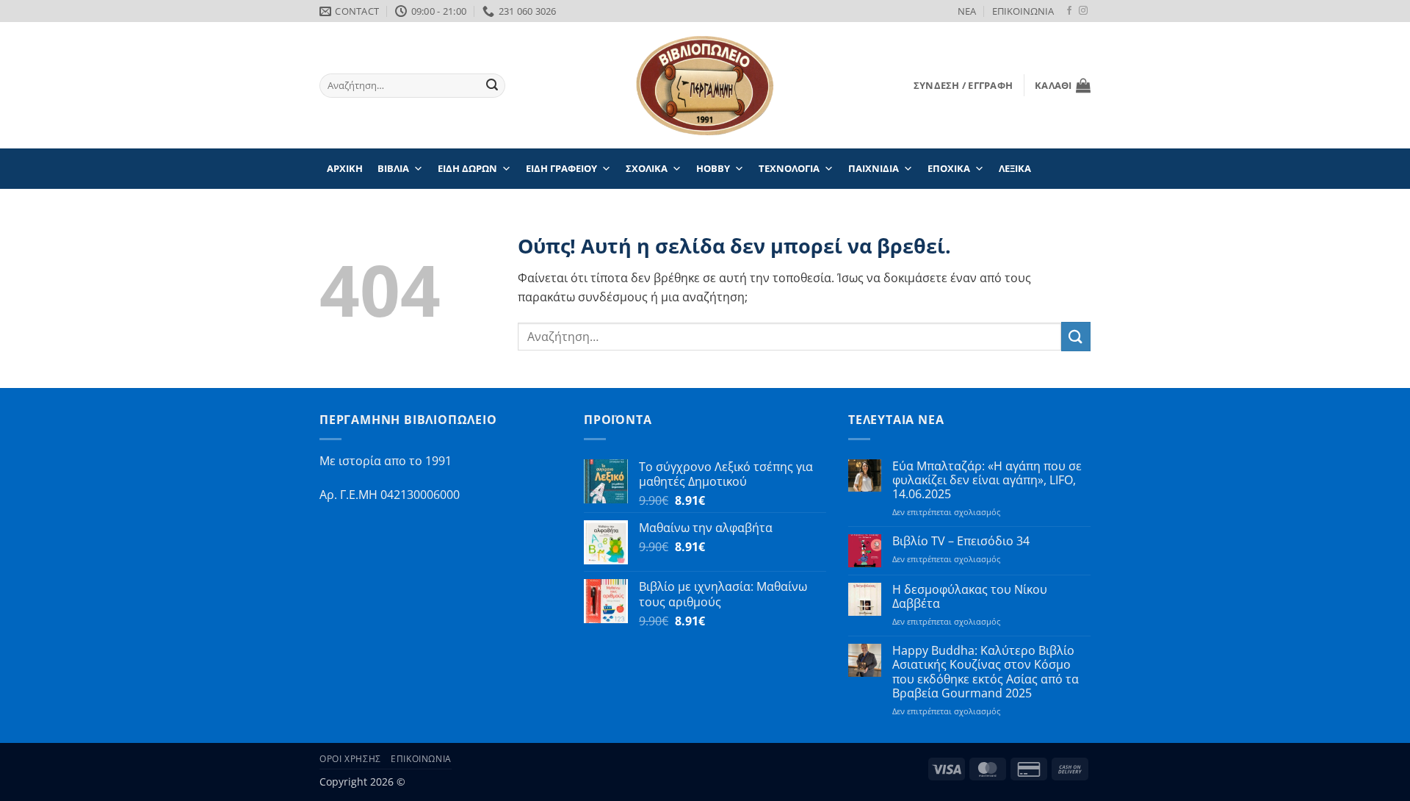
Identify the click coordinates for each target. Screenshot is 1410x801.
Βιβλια (393, 168)
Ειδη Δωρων (467, 168)
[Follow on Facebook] (1069, 11)
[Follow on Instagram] (1083, 11)
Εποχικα (949, 168)
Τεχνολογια (789, 168)
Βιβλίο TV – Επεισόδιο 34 (961, 541)
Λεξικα (1015, 168)
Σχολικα (647, 168)
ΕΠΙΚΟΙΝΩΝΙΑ (1023, 11)
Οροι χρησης (350, 758)
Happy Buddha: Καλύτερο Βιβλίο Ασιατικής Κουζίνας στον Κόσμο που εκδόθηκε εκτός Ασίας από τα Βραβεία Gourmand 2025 (985, 672)
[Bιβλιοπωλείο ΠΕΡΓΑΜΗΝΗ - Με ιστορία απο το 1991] (705, 86)
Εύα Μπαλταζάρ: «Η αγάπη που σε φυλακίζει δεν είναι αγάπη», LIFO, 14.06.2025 (987, 480)
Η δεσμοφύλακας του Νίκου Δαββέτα (969, 597)
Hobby (713, 168)
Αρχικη (345, 168)
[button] (963, 85)
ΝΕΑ (967, 11)
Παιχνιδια (873, 168)
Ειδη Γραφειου (561, 168)
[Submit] (492, 85)
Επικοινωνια (421, 758)
